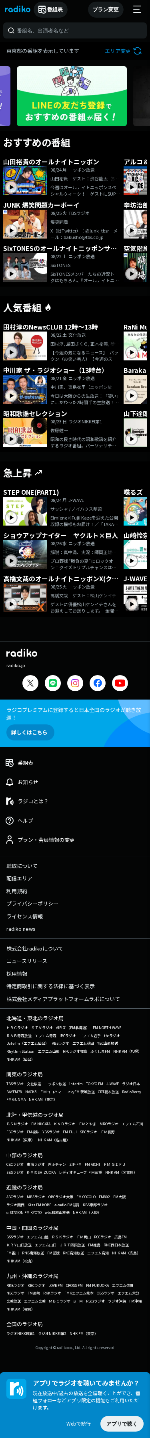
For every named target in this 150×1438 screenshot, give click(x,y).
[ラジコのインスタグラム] (75, 683)
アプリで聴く (122, 1424)
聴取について (22, 866)
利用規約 (16, 891)
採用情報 (16, 973)
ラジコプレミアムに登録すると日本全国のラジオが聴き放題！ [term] (73, 713)
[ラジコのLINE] (53, 684)
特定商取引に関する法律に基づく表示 (50, 986)
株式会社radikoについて (34, 948)
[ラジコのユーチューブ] (120, 684)
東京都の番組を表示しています (42, 51)
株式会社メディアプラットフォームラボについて (63, 999)
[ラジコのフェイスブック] (98, 684)
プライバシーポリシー (32, 903)
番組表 (55, 9)
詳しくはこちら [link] (29, 732)
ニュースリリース (26, 961)
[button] (124, 51)
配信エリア (19, 878)
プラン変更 (106, 9)
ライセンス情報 (24, 916)
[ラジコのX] (30, 684)
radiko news (21, 928)
